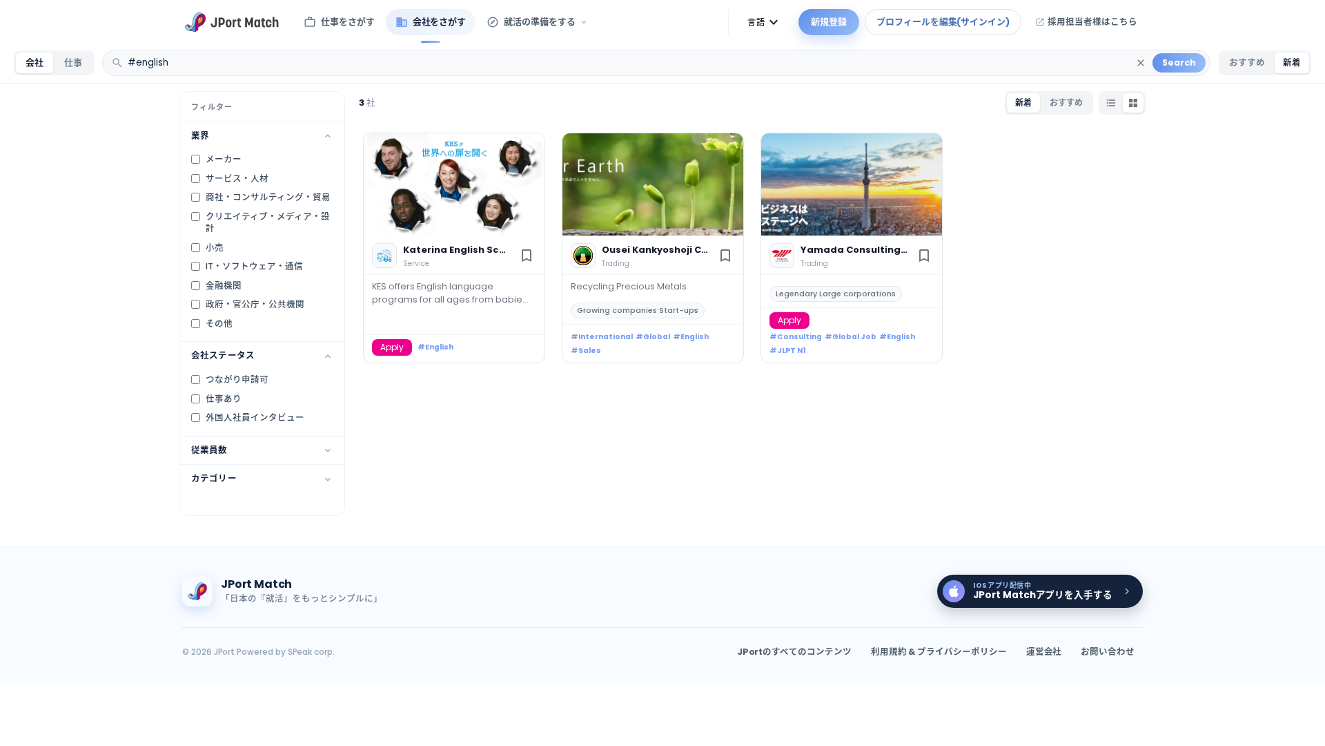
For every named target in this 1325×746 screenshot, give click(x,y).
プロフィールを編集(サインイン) (943, 21)
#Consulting (795, 337)
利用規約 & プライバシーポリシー (939, 652)
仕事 (73, 62)
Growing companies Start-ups (637, 310)
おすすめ (1247, 62)
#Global (653, 337)
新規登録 (829, 21)
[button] (764, 22)
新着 (1292, 62)
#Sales (586, 350)
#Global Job (850, 337)
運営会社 (1044, 652)
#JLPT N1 (787, 350)
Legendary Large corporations (836, 293)
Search (1179, 62)
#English (435, 347)
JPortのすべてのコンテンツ (794, 652)
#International (602, 337)
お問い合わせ (1108, 652)
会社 (34, 62)
